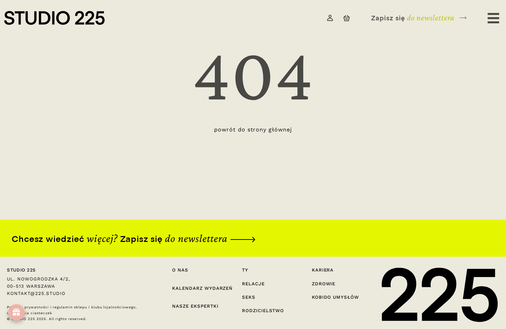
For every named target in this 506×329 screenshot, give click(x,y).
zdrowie (324, 284)
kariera (323, 270)
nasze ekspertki (195, 306)
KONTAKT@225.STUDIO (36, 293)
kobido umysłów (335, 297)
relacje (253, 284)
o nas (180, 270)
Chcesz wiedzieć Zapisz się (120, 238)
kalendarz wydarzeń (202, 288)
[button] (346, 18)
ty (245, 270)
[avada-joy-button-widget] (16, 312)
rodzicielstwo (263, 310)
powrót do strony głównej (253, 129)
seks (248, 297)
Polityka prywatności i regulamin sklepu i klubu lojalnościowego (71, 307)
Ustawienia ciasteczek (29, 313)
